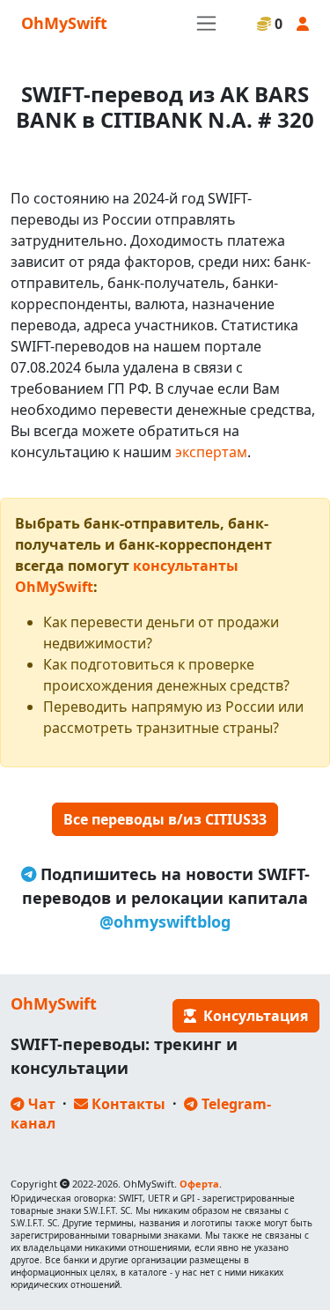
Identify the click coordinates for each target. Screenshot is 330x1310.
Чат (40, 1104)
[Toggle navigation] (206, 23)
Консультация (252, 1015)
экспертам (211, 452)
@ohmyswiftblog (165, 921)
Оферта (199, 1183)
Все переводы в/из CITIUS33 (165, 819)
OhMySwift (64, 22)
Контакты (126, 1104)
